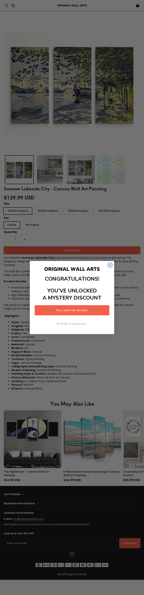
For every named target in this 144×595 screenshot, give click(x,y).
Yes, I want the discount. (72, 310)
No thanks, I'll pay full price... (72, 323)
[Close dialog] (110, 265)
